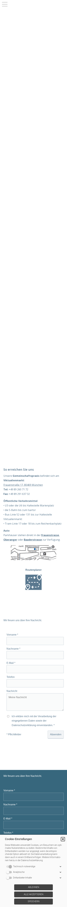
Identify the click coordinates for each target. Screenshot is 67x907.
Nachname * (13, 648)
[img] (33, 227)
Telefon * (8, 832)
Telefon (11, 677)
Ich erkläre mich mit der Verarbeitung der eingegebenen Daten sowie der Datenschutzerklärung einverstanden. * (34, 721)
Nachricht (12, 691)
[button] (63, 839)
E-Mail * (11, 662)
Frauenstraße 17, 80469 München (23, 485)
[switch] (9, 866)
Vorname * (12, 634)
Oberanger (10, 539)
